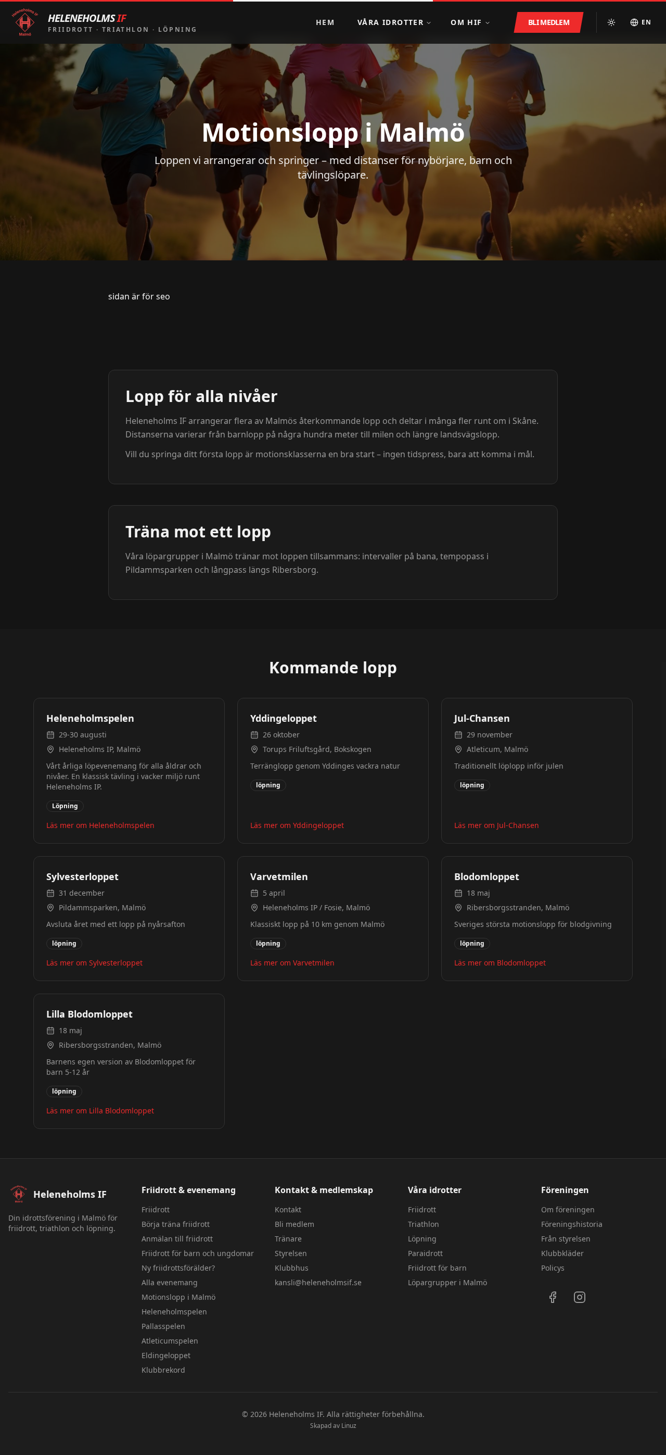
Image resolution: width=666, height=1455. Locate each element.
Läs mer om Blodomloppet (500, 963)
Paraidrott (425, 1253)
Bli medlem (294, 1224)
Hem (325, 22)
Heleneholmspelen (174, 1311)
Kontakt (288, 1209)
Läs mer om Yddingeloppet (297, 825)
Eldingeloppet (166, 1355)
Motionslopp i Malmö (178, 1297)
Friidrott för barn (437, 1268)
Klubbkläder (562, 1253)
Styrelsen (291, 1253)
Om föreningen (568, 1209)
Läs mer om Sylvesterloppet (94, 963)
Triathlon (423, 1224)
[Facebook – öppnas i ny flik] (552, 1297)
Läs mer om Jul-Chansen (496, 825)
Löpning (422, 1239)
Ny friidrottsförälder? (178, 1268)
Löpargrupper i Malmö (447, 1282)
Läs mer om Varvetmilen (292, 963)
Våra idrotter (390, 22)
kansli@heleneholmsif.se (318, 1282)
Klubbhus (292, 1268)
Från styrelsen (566, 1239)
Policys (553, 1268)
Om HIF (466, 22)
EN (646, 22)
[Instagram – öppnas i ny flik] (579, 1297)
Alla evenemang (170, 1282)
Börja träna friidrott (176, 1224)
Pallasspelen (163, 1326)
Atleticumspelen (170, 1341)
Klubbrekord (163, 1370)
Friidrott (156, 1209)
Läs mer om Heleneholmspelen (100, 825)
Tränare (288, 1239)
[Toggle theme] (611, 22)
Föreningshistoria (572, 1224)
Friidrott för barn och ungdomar (198, 1253)
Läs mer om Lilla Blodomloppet (100, 1110)
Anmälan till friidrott (177, 1239)
